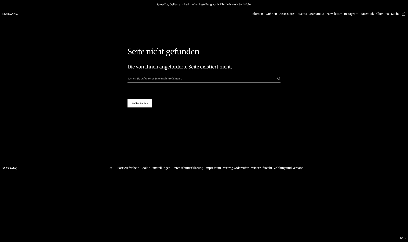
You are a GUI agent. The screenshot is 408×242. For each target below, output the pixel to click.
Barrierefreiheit (128, 168)
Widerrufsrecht (261, 168)
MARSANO (9, 168)
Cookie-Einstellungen (156, 168)
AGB (112, 168)
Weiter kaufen (140, 103)
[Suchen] (278, 78)
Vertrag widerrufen (236, 168)
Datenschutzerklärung (187, 168)
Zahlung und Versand (288, 168)
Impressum (213, 168)
